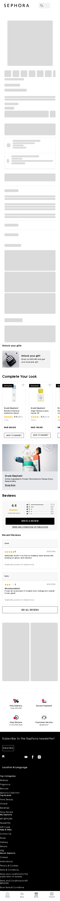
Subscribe (8, 748)
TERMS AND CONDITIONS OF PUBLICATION (30, 527)
